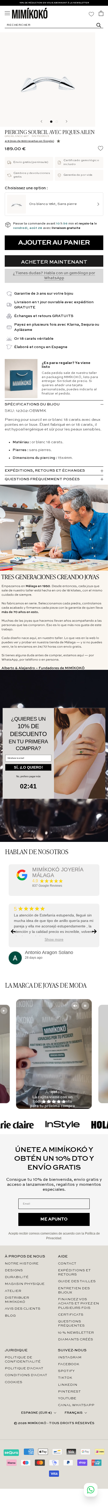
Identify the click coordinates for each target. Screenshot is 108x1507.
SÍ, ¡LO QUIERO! (28, 767)
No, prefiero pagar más (28, 776)
